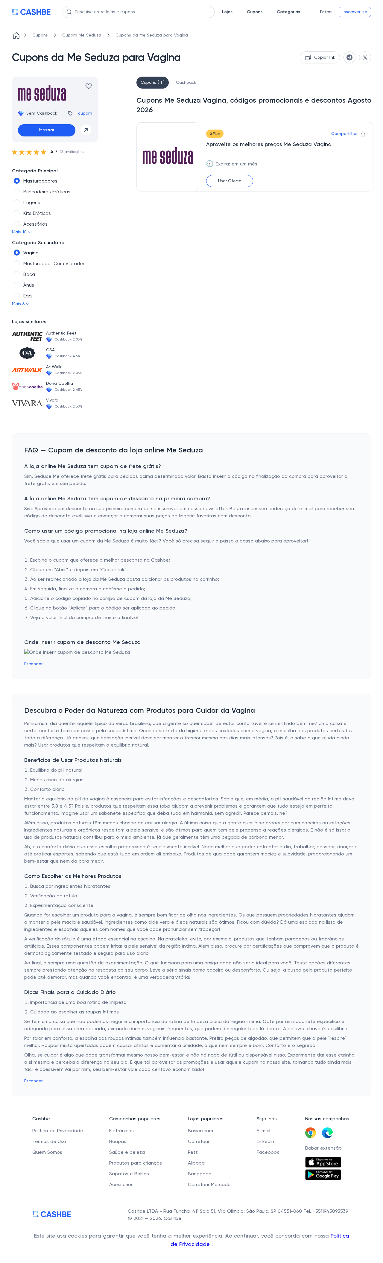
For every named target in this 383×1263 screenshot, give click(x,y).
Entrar (326, 12)
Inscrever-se (355, 12)
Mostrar (46, 130)
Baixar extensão (323, 1148)
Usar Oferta (229, 181)
